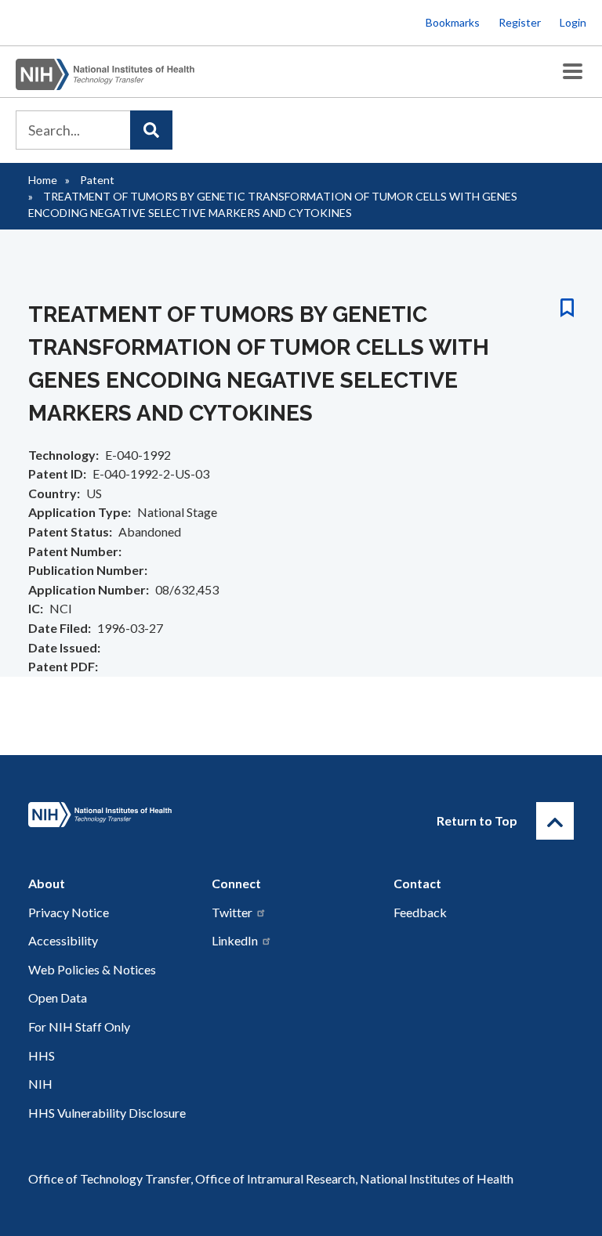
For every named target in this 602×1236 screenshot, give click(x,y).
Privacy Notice (68, 912)
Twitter (232, 912)
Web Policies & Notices (92, 969)
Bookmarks (453, 22)
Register (520, 22)
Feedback (420, 912)
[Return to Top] (555, 821)
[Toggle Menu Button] (572, 71)
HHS (41, 1055)
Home (42, 179)
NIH (40, 1083)
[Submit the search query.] (151, 130)
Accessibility (63, 940)
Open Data (57, 997)
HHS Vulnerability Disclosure (107, 1112)
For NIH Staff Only (79, 1026)
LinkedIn (235, 940)
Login (573, 22)
